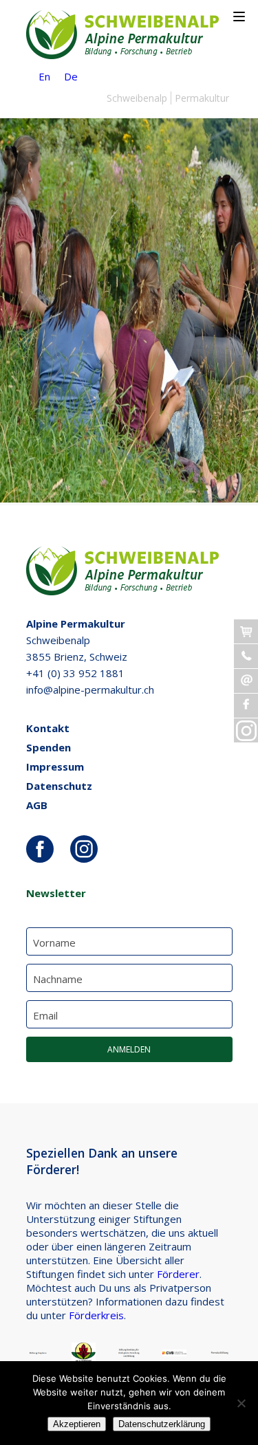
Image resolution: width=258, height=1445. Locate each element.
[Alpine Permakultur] (122, 55)
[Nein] (241, 1403)
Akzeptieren (76, 1424)
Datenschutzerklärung (161, 1424)
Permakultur (202, 97)
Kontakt (47, 728)
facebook (40, 849)
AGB (36, 805)
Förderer (178, 1274)
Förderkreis (96, 1315)
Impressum (55, 766)
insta (84, 849)
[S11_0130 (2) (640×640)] (129, 498)
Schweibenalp (137, 97)
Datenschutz (59, 786)
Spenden (48, 747)
